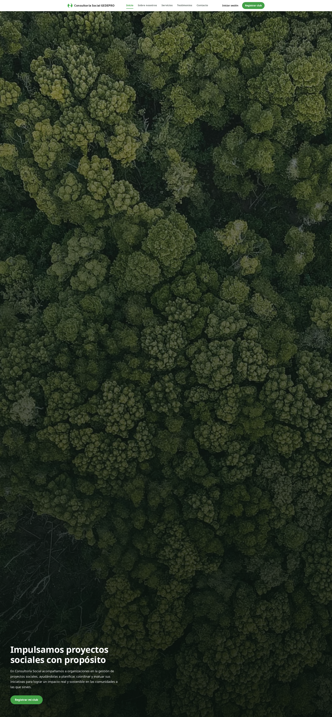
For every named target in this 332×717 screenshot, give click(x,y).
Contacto (202, 5)
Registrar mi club (26, 700)
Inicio (129, 5)
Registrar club (253, 5)
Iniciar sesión (230, 5)
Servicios (167, 5)
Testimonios (184, 5)
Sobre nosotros (147, 5)
